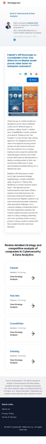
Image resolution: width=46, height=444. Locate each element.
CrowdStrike (17, 132)
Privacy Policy (8, 413)
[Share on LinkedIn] (25, 74)
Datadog (14, 351)
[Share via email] (20, 74)
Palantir (10, 173)
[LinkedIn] (15, 40)
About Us (6, 409)
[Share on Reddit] (36, 74)
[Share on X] (31, 74)
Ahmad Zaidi (33, 23)
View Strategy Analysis (16, 277)
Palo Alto (14, 295)
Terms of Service (9, 417)
